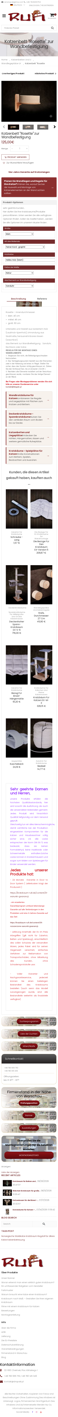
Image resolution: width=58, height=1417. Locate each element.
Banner (29, 1115)
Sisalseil (41, 766)
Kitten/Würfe (29, 1046)
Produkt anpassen (16, 157)
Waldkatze (20, 1236)
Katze (4, 1239)
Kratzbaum (31, 1236)
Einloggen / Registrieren (41, 5)
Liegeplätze (17, 761)
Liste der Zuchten (28, 1033)
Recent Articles (10, 1175)
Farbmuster (7, 1290)
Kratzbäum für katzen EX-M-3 (41, 700)
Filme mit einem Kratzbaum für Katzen (20, 1306)
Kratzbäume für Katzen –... (24, 1210)
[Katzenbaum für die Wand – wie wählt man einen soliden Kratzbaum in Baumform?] (7, 1202)
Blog (3, 1357)
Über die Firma (8, 1328)
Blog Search (9, 1217)
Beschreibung (18, 298)
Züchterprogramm (29, 1021)
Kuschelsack (16, 764)
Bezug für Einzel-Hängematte (17, 695)
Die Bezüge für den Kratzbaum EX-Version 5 (41, 545)
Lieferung (5, 1336)
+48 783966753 (33, 2)
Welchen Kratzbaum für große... (26, 1191)
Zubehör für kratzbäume (16, 533)
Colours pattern (29, 304)
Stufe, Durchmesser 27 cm (41, 615)
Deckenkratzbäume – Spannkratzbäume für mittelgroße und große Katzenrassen (17, 613)
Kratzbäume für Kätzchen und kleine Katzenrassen (41, 691)
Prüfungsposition (29, 1103)
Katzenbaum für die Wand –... (25, 1200)
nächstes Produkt (44, 73)
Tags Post (7, 1231)
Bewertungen (8, 1310)
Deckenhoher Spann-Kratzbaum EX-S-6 (16, 626)
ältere (52, 1236)
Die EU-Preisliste (9, 1340)
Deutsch (18, 5)
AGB (3, 1332)
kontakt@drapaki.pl (14, 386)
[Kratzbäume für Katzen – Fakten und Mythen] (7, 1212)
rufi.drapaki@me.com (13, 2)
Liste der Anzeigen (10, 1172)
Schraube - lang (17, 538)
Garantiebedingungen (12, 1349)
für (47, 1236)
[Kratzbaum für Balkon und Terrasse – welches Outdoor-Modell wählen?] (7, 1183)
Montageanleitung (10, 1314)
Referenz (42, 298)
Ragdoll (41, 1236)
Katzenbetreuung (16, 1239)
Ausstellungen (29, 1128)
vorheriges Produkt (13, 73)
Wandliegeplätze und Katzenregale (41, 609)
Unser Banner (8, 1278)
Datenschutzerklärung (12, 1344)
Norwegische (7, 1236)
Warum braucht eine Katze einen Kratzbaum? (24, 1294)
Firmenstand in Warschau (14, 1353)
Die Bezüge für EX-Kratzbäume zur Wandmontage (41, 535)
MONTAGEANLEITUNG (29, 1155)
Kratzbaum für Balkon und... (25, 1181)
